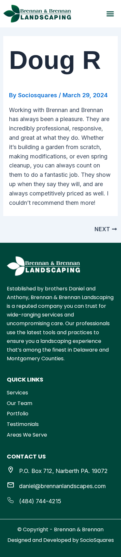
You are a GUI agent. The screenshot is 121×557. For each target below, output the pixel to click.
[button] (110, 14)
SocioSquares (97, 540)
